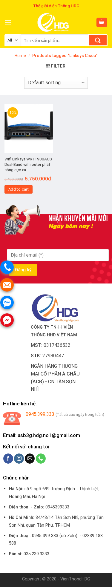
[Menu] (8, 22)
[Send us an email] (30, 458)
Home (20, 55)
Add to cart (18, 189)
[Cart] (101, 22)
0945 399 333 (45, 535)
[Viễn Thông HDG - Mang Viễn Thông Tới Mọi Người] (53, 22)
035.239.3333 (36, 554)
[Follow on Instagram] (19, 458)
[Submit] (98, 40)
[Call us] (41, 458)
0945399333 (57, 507)
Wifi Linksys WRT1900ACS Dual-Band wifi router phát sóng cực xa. (28, 164)
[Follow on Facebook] (8, 458)
